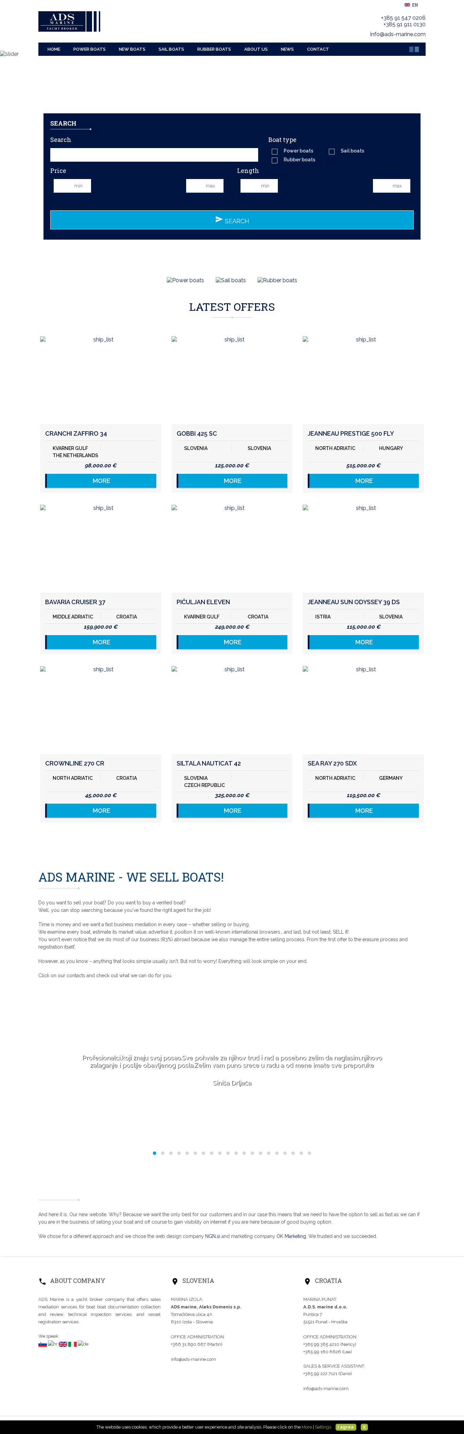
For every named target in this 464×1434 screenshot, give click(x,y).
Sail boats (171, 49)
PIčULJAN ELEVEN (203, 602)
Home (54, 49)
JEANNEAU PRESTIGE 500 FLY (351, 433)
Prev (8, 123)
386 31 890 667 (189, 1344)
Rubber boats (214, 49)
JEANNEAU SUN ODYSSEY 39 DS (354, 602)
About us (256, 49)
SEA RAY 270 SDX (332, 763)
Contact (318, 49)
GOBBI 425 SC (197, 433)
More (101, 480)
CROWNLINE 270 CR (74, 763)
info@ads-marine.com (398, 34)
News (287, 49)
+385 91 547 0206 (403, 18)
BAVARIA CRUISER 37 (75, 602)
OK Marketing (291, 1236)
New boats (132, 49)
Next (455, 123)
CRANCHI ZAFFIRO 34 (76, 433)
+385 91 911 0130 (404, 24)
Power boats (89, 49)
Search (232, 220)
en (414, 4)
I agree (346, 1427)
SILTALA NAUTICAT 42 (209, 763)
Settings (323, 1427)
